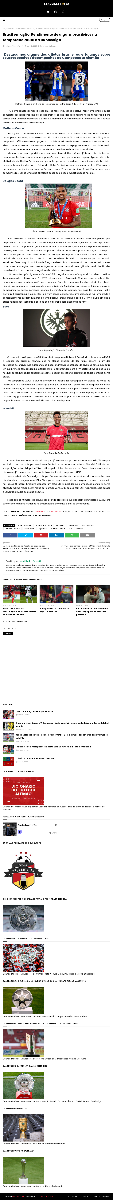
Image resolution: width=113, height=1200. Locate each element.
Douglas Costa (88, 525)
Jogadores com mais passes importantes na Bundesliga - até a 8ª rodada (53, 746)
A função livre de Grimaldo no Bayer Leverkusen (54, 610)
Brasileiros (60, 525)
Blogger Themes (46, 1196)
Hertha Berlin (29, 528)
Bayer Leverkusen (25, 525)
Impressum (72, 1196)
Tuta (70, 528)
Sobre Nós (85, 1196)
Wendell (19, 28)
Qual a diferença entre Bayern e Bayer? (35, 711)
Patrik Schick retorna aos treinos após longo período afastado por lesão (93, 611)
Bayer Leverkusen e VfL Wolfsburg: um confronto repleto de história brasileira (19, 611)
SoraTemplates (18, 1196)
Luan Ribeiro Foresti (15, 46)
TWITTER (39, 511)
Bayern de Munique (44, 525)
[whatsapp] (64, 12)
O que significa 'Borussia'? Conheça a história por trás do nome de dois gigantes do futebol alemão (62, 724)
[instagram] (56, 12)
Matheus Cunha (58, 528)
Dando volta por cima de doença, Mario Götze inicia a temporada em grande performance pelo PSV (61, 736)
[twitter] (49, 12)
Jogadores (42, 528)
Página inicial (8, 28)
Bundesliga (73, 525)
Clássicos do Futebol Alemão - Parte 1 (34, 758)
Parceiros (106, 1196)
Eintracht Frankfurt (12, 528)
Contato (96, 1196)
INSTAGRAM (56, 511)
